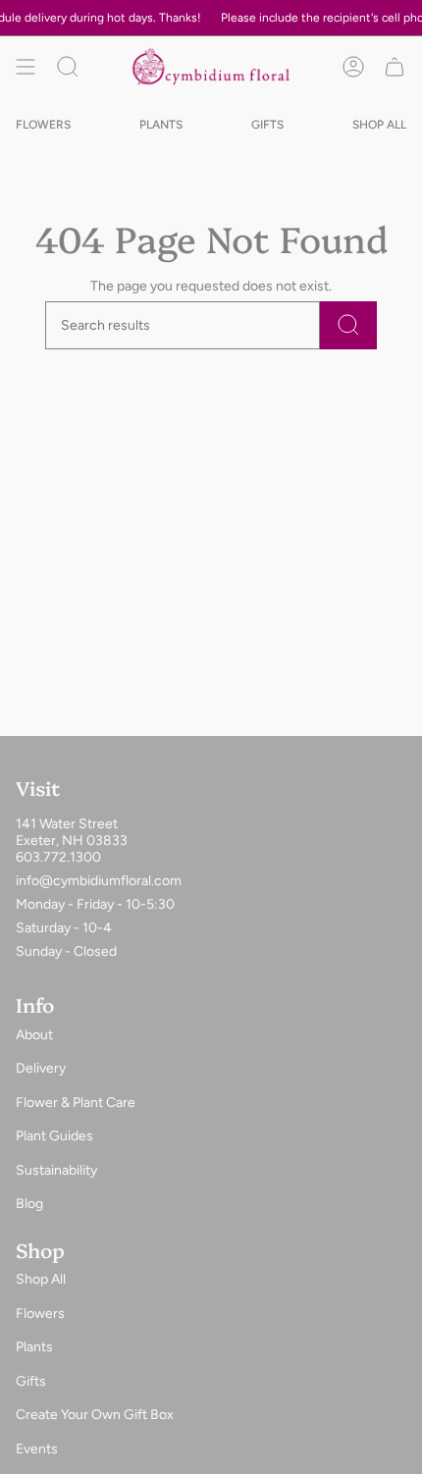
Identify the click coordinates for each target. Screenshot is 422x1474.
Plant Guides (54, 1136)
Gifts (31, 1381)
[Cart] (394, 66)
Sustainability (56, 1170)
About (34, 1035)
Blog (29, 1203)
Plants (34, 1347)
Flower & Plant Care (75, 1102)
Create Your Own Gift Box (95, 1414)
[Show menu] (25, 66)
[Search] (348, 325)
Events (37, 1449)
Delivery (41, 1068)
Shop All (41, 1279)
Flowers (40, 1313)
